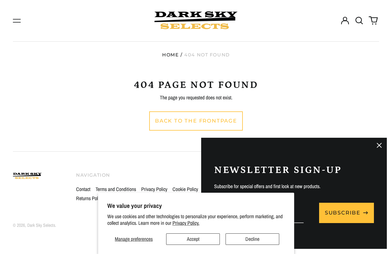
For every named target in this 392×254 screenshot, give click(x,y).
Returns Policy (89, 198)
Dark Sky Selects (41, 225)
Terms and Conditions (116, 189)
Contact (83, 189)
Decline (252, 239)
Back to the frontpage (196, 121)
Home (170, 55)
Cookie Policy (185, 189)
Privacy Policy (154, 189)
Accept (193, 239)
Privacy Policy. (185, 223)
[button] (359, 21)
